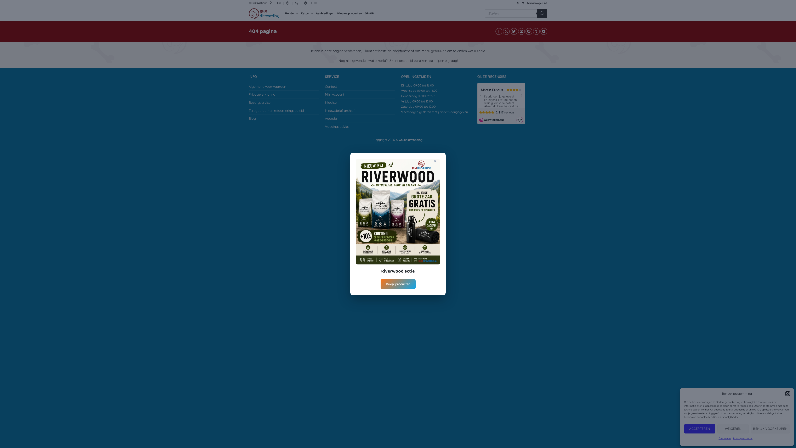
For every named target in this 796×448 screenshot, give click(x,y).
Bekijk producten (398, 284)
